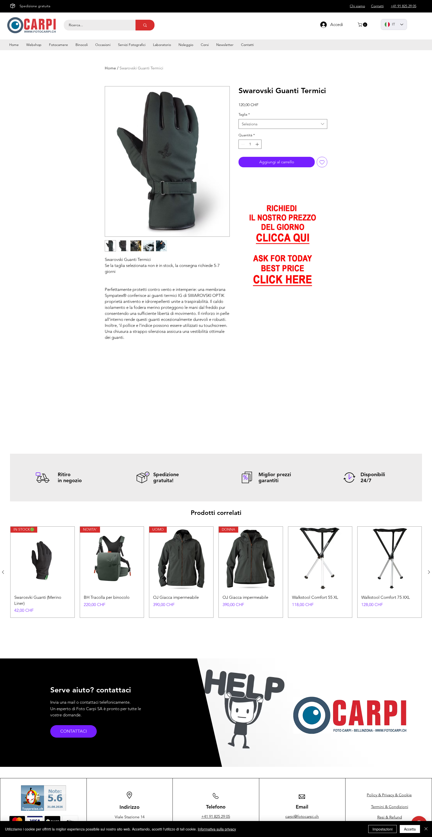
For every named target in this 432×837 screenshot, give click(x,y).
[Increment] (257, 144)
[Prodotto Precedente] (3, 572)
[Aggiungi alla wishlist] (322, 162)
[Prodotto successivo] (429, 572)
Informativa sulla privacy (217, 829)
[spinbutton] (250, 144)
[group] (216, 572)
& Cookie (389, 795)
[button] (363, 24)
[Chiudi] (426, 829)
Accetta (410, 829)
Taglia (244, 114)
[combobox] (282, 124)
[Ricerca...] (145, 25)
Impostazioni (382, 829)
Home (110, 68)
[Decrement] (242, 144)
